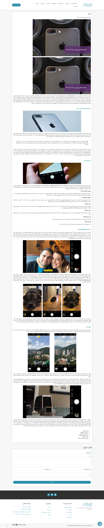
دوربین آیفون (85, 431)
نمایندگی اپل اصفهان (84, 434)
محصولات (54, 3)
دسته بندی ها (74, 3)
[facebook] (52, 494)
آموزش (42, 3)
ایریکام (72, 525)
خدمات (48, 3)
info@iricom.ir (24, 509)
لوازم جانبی (69, 517)
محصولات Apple (68, 507)
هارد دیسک (69, 510)
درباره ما (36, 3)
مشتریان (67, 3)
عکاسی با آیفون (85, 437)
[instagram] (48, 494)
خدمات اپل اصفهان (84, 432)
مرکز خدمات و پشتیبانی (46, 512)
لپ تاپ (69, 515)
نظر (90, 456)
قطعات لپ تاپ (68, 512)
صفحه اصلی (60, 3)
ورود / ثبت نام (16, 5)
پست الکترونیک (48, 469)
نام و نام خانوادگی (87, 469)
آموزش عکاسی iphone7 (83, 438)
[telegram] (55, 494)
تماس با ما (75, 6)
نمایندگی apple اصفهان (83, 435)
